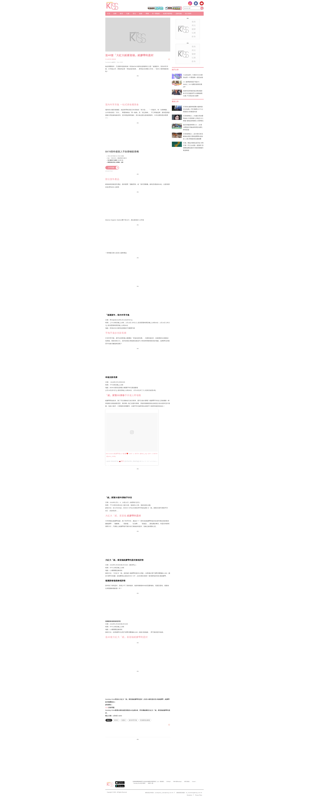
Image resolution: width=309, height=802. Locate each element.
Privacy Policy (198, 795)
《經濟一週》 (150, 783)
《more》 (193, 781)
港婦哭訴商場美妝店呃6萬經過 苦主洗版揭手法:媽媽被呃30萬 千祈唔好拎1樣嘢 (192, 93)
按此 (106, 707)
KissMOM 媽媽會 (110, 59)
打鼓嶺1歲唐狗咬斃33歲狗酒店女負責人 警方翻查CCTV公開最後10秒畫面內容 (193, 109)
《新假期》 (162, 781)
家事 (115, 13)
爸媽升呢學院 (167, 13)
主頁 (108, 13)
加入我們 (188, 13)
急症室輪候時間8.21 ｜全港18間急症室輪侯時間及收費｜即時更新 (193, 127)
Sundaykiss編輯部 (110, 62)
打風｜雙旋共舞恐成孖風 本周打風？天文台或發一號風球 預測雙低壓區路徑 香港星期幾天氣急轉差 (193, 146)
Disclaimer (189, 795)
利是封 (124, 720)
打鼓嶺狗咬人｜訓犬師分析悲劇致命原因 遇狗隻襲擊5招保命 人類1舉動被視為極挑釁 (193, 136)
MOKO (116, 720)
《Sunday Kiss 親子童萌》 (139, 783)
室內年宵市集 (133, 720)
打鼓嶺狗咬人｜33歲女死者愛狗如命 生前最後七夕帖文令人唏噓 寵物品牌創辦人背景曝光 (193, 118)
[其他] (169, 60)
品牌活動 (179, 13)
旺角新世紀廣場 (145, 720)
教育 (121, 13)
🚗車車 (121, 461)
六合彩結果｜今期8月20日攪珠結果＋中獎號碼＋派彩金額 (193, 76)
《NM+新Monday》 (177, 781)
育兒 (134, 13)
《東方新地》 (186, 781)
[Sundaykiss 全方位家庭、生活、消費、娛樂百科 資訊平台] (120, 6)
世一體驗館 (156, 13)
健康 (140, 13)
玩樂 (127, 13)
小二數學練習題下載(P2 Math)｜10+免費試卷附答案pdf (192, 84)
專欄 (147, 13)
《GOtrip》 (168, 781)
